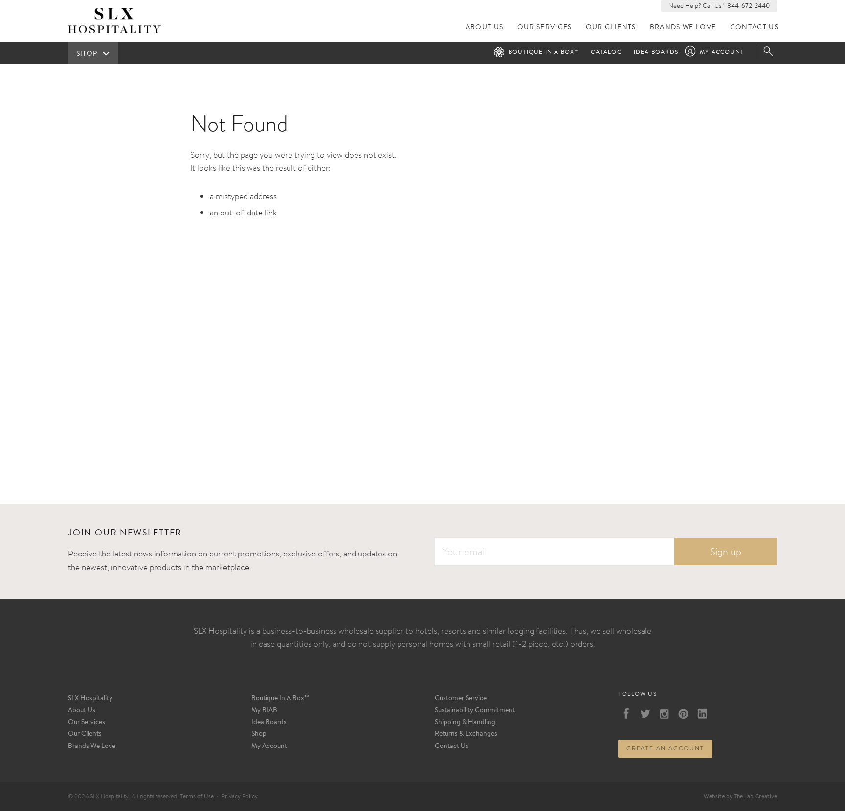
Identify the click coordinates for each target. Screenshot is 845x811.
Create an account (665, 748)
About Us (485, 27)
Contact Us (754, 27)
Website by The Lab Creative (740, 797)
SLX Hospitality (90, 698)
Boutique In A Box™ (280, 698)
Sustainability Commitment (475, 710)
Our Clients (611, 27)
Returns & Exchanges (466, 734)
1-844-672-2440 (746, 6)
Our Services (544, 27)
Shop (259, 734)
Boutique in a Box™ (544, 52)
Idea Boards (656, 52)
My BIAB (264, 710)
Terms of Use (197, 797)
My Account (722, 52)
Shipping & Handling (465, 722)
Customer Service (461, 698)
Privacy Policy (240, 797)
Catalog (606, 52)
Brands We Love (683, 27)
